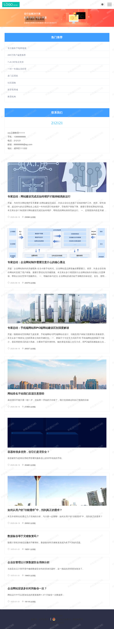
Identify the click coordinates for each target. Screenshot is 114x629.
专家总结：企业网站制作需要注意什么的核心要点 (36, 262)
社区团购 (12, 82)
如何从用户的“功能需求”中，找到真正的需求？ (35, 510)
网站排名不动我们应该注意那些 (26, 393)
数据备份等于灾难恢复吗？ (23, 536)
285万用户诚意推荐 (17, 54)
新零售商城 (13, 89)
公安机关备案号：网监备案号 (69, 619)
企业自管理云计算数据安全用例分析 (28, 562)
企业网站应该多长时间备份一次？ (27, 588)
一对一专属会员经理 (17, 68)
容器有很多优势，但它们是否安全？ (28, 452)
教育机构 (12, 96)
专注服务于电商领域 (17, 48)
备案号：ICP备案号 (40, 619)
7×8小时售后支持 (16, 61)
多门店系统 (13, 75)
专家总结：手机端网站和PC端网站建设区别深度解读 (38, 328)
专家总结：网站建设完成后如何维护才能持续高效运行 (39, 196)
